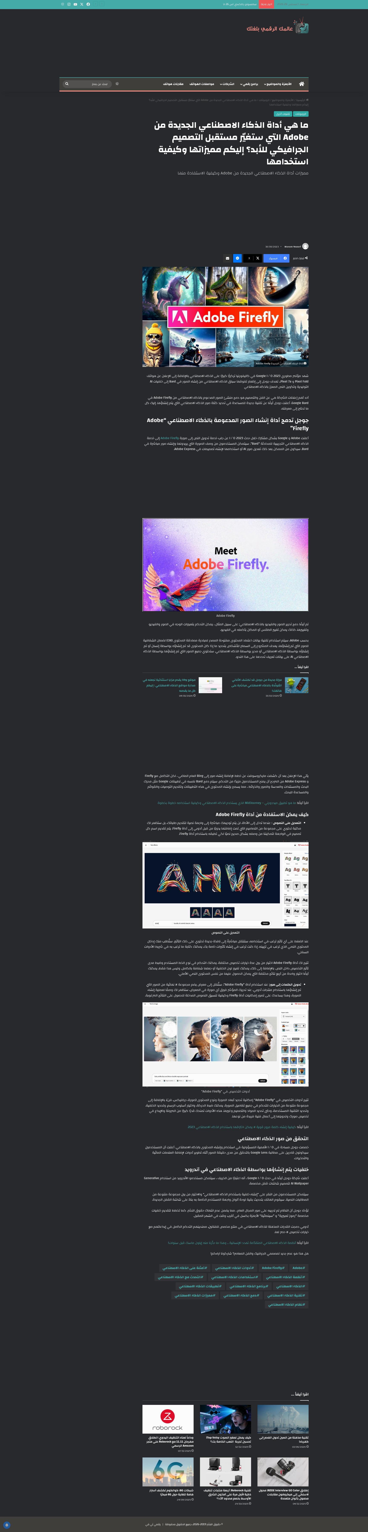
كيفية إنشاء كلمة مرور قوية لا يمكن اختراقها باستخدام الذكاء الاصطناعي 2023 (242, 1127)
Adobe (297, 1268)
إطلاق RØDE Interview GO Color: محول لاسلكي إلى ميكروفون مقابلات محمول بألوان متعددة (284, 1494)
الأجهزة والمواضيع (279, 84)
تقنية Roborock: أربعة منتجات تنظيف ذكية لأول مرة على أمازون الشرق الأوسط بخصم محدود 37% (227, 1494)
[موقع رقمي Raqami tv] (278, 25)
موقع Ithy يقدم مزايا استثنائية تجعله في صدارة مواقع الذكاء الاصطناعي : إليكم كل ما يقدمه (169, 685)
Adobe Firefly (170, 438)
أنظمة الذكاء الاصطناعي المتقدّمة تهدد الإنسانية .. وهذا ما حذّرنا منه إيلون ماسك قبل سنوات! (232, 1243)
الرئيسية (301, 100)
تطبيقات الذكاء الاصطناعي (199, 1286)
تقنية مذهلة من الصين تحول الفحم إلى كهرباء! (284, 1439)
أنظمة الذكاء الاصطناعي (284, 1277)
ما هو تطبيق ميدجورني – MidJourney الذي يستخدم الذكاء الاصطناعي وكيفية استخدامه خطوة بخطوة (227, 803)
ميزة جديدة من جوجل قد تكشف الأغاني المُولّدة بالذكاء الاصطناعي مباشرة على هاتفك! (256, 685)
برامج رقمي (250, 84)
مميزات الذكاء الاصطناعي (194, 1295)
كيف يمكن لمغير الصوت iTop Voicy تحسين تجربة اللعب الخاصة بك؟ (228, 1439)
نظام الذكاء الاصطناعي (285, 1304)
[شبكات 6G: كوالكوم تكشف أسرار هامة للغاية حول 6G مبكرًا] (168, 1471)
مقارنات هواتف (173, 84)
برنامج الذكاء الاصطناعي (248, 1286)
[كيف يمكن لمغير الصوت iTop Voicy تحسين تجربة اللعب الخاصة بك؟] (225, 1419)
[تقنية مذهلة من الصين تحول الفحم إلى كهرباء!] (283, 1419)
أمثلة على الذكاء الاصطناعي (183, 1268)
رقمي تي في (153, 1524)
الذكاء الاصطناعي (289, 1286)
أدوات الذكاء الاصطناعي (233, 1268)
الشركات (228, 84)
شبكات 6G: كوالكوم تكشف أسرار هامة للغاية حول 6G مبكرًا (172, 1492)
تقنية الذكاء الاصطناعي (284, 1295)
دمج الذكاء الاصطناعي (240, 1295)
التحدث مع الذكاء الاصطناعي (179, 1277)
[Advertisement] (141, 43)
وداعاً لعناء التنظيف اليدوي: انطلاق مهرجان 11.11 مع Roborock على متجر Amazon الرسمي (170, 1442)
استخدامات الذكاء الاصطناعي (233, 1277)
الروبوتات (264, 100)
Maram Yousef (293, 246)
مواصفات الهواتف (202, 84)
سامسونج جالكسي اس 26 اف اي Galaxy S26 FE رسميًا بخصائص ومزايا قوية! (212, 4)
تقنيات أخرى (283, 113)
